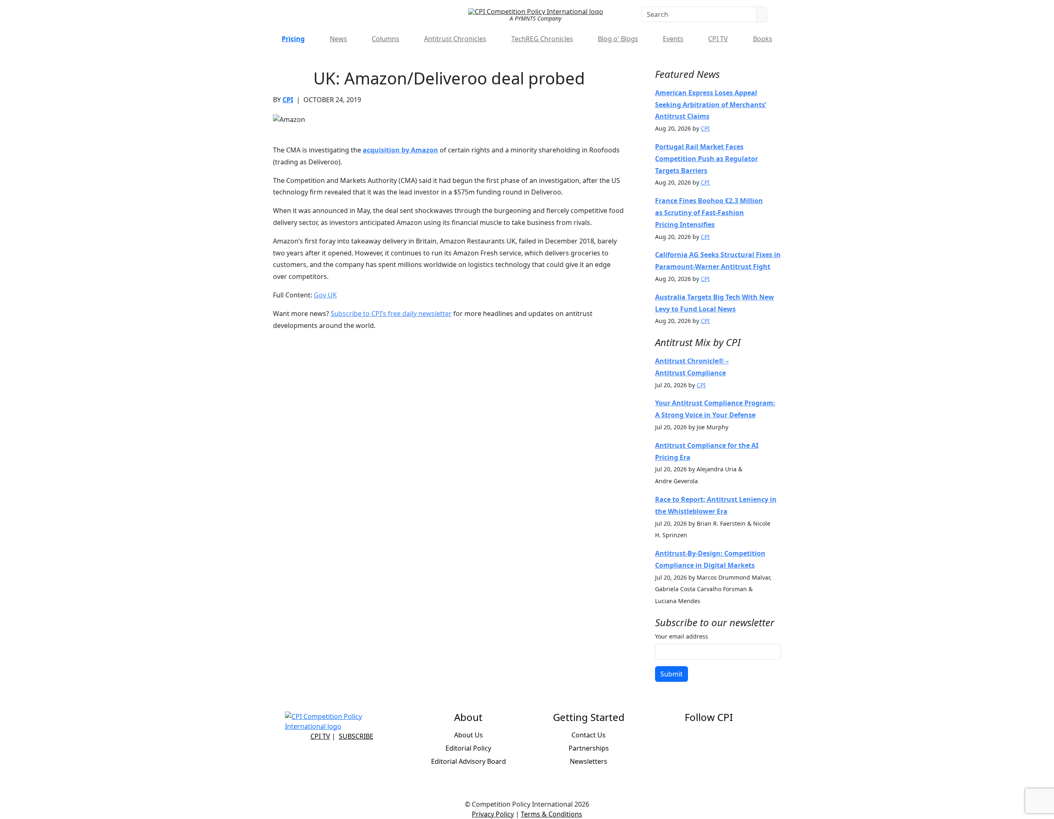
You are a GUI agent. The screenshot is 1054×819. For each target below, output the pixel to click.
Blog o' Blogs (618, 38)
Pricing (293, 38)
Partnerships (589, 748)
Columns (385, 38)
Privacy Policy (493, 814)
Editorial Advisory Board (468, 761)
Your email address (681, 636)
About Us (468, 734)
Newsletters (588, 761)
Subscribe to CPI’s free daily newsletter (391, 313)
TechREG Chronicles (542, 38)
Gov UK (325, 295)
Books (762, 38)
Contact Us (588, 734)
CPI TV (718, 38)
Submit (671, 674)
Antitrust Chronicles (455, 38)
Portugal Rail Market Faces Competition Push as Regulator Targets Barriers (706, 158)
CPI (287, 99)
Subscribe (356, 736)
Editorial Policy (468, 748)
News (338, 38)
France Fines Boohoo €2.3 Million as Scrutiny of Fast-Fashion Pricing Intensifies (709, 212)
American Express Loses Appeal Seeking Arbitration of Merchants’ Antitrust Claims (710, 104)
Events (673, 38)
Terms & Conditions (551, 814)
